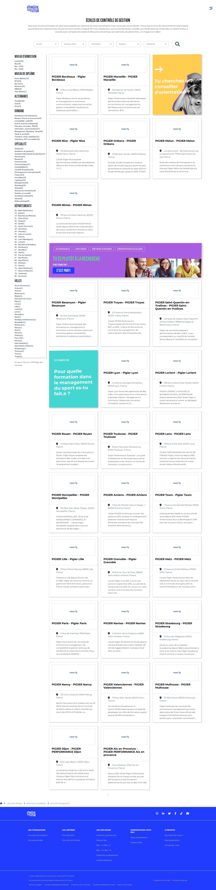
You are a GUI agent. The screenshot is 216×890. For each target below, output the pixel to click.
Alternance (63, 249)
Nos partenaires (172, 840)
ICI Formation (69, 876)
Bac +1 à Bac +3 (103, 845)
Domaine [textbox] (96, 44)
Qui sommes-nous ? (174, 835)
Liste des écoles (14, 803)
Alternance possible (36, 803)
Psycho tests (136, 842)
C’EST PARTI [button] (63, 270)
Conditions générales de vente (104, 885)
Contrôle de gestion (60, 803)
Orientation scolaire (130, 249)
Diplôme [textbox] (150, 44)
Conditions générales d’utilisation (56, 885)
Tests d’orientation (138, 837)
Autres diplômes (104, 860)
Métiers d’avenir (102, 249)
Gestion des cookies (125, 885)
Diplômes (80, 249)
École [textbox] (39, 44)
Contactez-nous (172, 845)
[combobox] (46, 44)
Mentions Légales (35, 885)
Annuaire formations (37, 835)
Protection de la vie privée (80, 885)
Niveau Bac (101, 840)
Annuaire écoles (35, 840)
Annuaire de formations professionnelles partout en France (50, 880)
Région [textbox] (122, 44)
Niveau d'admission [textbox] (72, 44)
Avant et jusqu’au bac (106, 835)
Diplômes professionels (107, 855)
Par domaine (68, 835)
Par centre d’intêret (71, 840)
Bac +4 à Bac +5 (103, 850)
